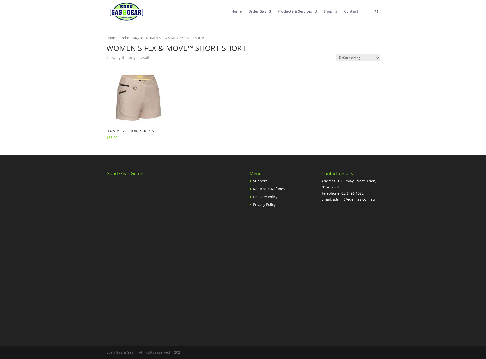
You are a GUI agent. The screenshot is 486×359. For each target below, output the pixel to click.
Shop (327, 12)
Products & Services (295, 12)
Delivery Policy (265, 196)
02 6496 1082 (352, 193)
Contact (351, 12)
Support (260, 181)
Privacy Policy (264, 204)
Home (236, 12)
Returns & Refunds (269, 188)
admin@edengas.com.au (354, 199)
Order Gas (257, 12)
